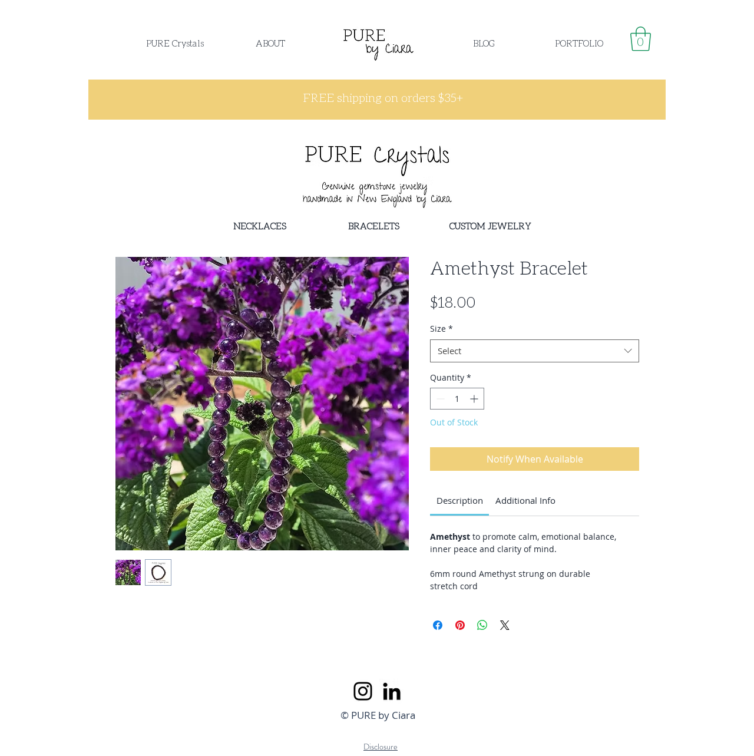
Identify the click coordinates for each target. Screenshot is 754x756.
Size (441, 328)
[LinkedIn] (391, 691)
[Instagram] (362, 691)
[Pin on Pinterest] (460, 625)
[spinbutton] (457, 398)
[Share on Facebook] (438, 625)
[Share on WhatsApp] (482, 625)
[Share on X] (505, 625)
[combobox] (534, 350)
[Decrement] (439, 398)
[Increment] (475, 398)
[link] (640, 39)
